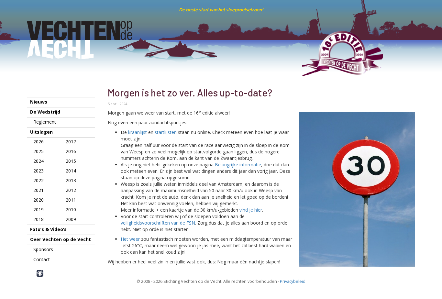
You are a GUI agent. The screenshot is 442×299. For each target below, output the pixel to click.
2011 (71, 200)
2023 (38, 171)
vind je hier (250, 210)
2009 (71, 219)
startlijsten (166, 132)
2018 (38, 219)
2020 (38, 200)
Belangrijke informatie (238, 164)
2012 (71, 190)
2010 (71, 209)
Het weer (130, 239)
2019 (38, 209)
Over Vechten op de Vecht (60, 239)
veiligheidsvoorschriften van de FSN (158, 223)
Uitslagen (41, 132)
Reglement (44, 122)
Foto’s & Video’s (48, 229)
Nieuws (38, 102)
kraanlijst (137, 132)
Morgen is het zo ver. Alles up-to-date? (190, 92)
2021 (38, 190)
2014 (71, 171)
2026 (38, 141)
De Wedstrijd (45, 112)
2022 (38, 180)
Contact (41, 259)
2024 (38, 161)
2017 (71, 141)
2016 (71, 151)
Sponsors (43, 249)
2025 (38, 151)
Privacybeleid (292, 281)
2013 (71, 180)
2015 (71, 161)
